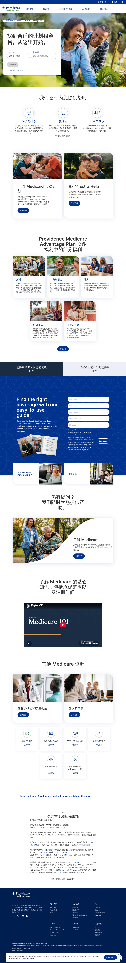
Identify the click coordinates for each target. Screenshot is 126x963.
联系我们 (98, 935)
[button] (57, 911)
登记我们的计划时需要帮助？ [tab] (94, 369)
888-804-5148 (50, 827)
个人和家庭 (53, 910)
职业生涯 (98, 930)
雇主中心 (98, 910)
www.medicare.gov (85, 845)
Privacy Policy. (29, 958)
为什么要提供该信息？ (16, 70)
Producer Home (55, 927)
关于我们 (98, 927)
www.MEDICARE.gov (69, 870)
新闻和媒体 (98, 932)
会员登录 (75, 907)
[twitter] (18, 916)
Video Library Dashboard (80, 915)
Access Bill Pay (100, 912)
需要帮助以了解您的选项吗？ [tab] (31, 369)
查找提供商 (75, 910)
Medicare (19, 21)
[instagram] (22, 916)
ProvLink (75, 930)
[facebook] (27, 916)
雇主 (51, 912)
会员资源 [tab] (45, 9)
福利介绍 (75, 912)
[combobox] (44, 56)
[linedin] (14, 916)
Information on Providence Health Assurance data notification (55, 796)
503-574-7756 (36, 827)
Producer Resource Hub (57, 930)
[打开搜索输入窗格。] (123, 2)
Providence (9, 21)
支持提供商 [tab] (86, 9)
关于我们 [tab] (103, 9)
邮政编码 (36, 52)
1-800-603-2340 (60, 852)
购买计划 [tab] (29, 9)
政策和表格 (75, 927)
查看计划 (13, 65)
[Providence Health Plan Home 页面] (11, 8)
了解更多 (23, 210)
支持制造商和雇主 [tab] (65, 9)
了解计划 (98, 907)
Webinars (75, 917)
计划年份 (12, 52)
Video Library (54, 932)
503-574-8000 (44, 852)
